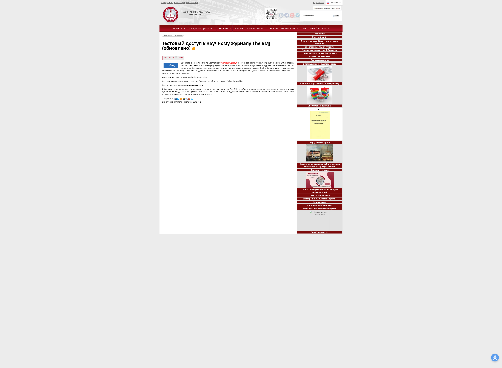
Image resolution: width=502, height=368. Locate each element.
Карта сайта (318, 2)
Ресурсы (223, 28)
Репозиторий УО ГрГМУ (282, 28)
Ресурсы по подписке (319, 56)
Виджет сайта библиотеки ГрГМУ (319, 208)
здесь (209, 94)
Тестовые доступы (320, 60)
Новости (177, 28)
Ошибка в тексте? (320, 232)
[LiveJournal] (186, 98)
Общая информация (200, 28)
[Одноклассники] (181, 98)
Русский (334, 3)
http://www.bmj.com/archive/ (193, 77)
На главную (179, 2)
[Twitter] (178, 98)
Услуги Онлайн (319, 37)
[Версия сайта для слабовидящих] (327, 9)
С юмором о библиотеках (319, 205)
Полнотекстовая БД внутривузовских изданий (319, 42)
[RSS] (193, 48)
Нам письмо (192, 2)
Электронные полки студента (320, 47)
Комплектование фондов (249, 28)
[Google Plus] (189, 98)
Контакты (320, 33)
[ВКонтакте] (175, 98)
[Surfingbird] (192, 98)
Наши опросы (319, 202)
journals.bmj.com (254, 89)
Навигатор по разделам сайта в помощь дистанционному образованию (320, 165)
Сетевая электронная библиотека (320, 53)
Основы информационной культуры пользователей (320, 190)
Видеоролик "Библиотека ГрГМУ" (319, 198)
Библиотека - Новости (172, 35)
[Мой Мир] (183, 98)
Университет (167, 2)
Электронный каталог (314, 28)
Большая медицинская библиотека (319, 50)
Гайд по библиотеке (320, 195)
